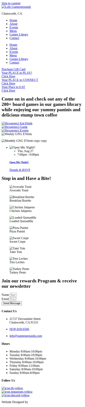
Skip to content (11, 3)
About (13, 23)
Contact (14, 38)
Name (6, 294)
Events (13, 27)
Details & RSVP (19, 170)
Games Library (18, 34)
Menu (13, 31)
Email (6, 299)
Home (13, 20)
